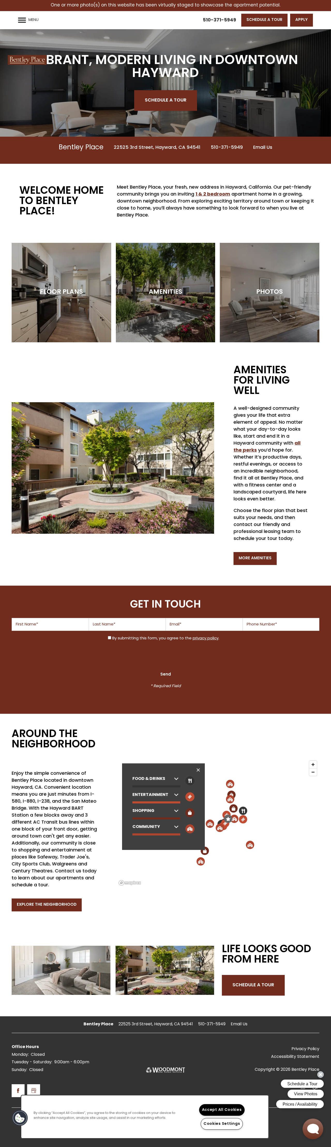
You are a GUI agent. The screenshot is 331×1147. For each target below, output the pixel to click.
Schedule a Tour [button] (253, 985)
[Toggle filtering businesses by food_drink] (189, 780)
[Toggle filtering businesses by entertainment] (189, 796)
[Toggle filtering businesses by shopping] (189, 812)
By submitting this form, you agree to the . (165, 638)
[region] (145, 1117)
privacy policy (206, 638)
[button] (264, 20)
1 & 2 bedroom (212, 194)
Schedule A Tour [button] (165, 100)
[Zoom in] (313, 764)
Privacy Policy (305, 1049)
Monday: (20, 1054)
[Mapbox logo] (129, 883)
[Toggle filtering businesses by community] (189, 828)
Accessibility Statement (295, 1056)
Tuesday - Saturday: (32, 1062)
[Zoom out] (313, 772)
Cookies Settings (222, 1124)
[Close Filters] (198, 770)
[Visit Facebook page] (18, 1090)
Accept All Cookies (222, 1110)
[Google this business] (33, 1090)
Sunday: (19, 1070)
